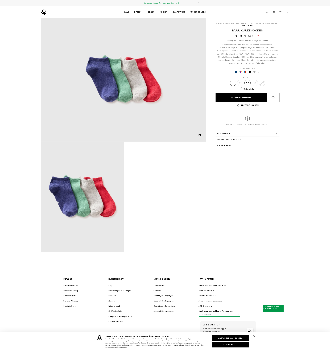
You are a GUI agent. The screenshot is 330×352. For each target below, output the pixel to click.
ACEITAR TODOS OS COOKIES (230, 338)
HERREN (151, 12)
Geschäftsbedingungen (164, 301)
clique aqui (123, 347)
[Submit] (238, 314)
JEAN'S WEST (178, 12)
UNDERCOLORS (198, 12)
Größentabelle (248, 89)
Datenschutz (159, 285)
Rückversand (114, 306)
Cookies (157, 290)
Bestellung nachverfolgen (119, 290)
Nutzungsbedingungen (164, 295)
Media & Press (69, 306)
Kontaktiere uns (115, 321)
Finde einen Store (206, 290)
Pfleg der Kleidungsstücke (120, 316)
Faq (110, 285)
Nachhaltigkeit (69, 295)
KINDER (163, 12)
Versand (112, 295)
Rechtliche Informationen (165, 306)
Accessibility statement (164, 311)
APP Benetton (205, 306)
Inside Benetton (70, 285)
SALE (126, 12)
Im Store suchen (250, 105)
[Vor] (199, 3)
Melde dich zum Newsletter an (212, 285)
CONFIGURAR (229, 344)
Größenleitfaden (115, 311)
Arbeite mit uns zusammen (210, 301)
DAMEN (138, 12)
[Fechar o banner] (254, 336)
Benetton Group (70, 290)
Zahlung (112, 301)
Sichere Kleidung (70, 301)
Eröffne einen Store (208, 295)
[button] (123, 80)
